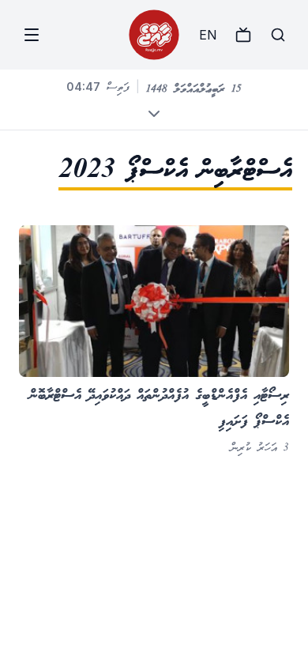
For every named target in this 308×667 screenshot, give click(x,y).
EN (207, 35)
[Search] (278, 35)
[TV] (243, 35)
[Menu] (31, 35)
